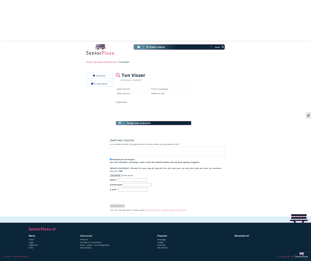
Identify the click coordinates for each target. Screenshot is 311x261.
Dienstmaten (86, 248)
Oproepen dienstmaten (105, 62)
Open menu (157, 47)
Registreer (33, 245)
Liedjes (160, 242)
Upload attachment (165, 169)
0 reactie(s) (100, 83)
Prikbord (84, 239)
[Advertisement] (155, 22)
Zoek (31, 248)
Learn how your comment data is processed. (166, 210)
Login (31, 242)
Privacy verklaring (20, 256)
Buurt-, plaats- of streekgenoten (94, 245)
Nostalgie (161, 239)
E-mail (114, 189)
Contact (6, 256)
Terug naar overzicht (139, 123)
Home (89, 62)
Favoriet (100, 75)
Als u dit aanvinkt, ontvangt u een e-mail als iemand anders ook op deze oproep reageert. (155, 160)
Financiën (161, 245)
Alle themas (162, 248)
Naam (113, 180)
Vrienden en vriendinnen (91, 242)
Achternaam (116, 185)
